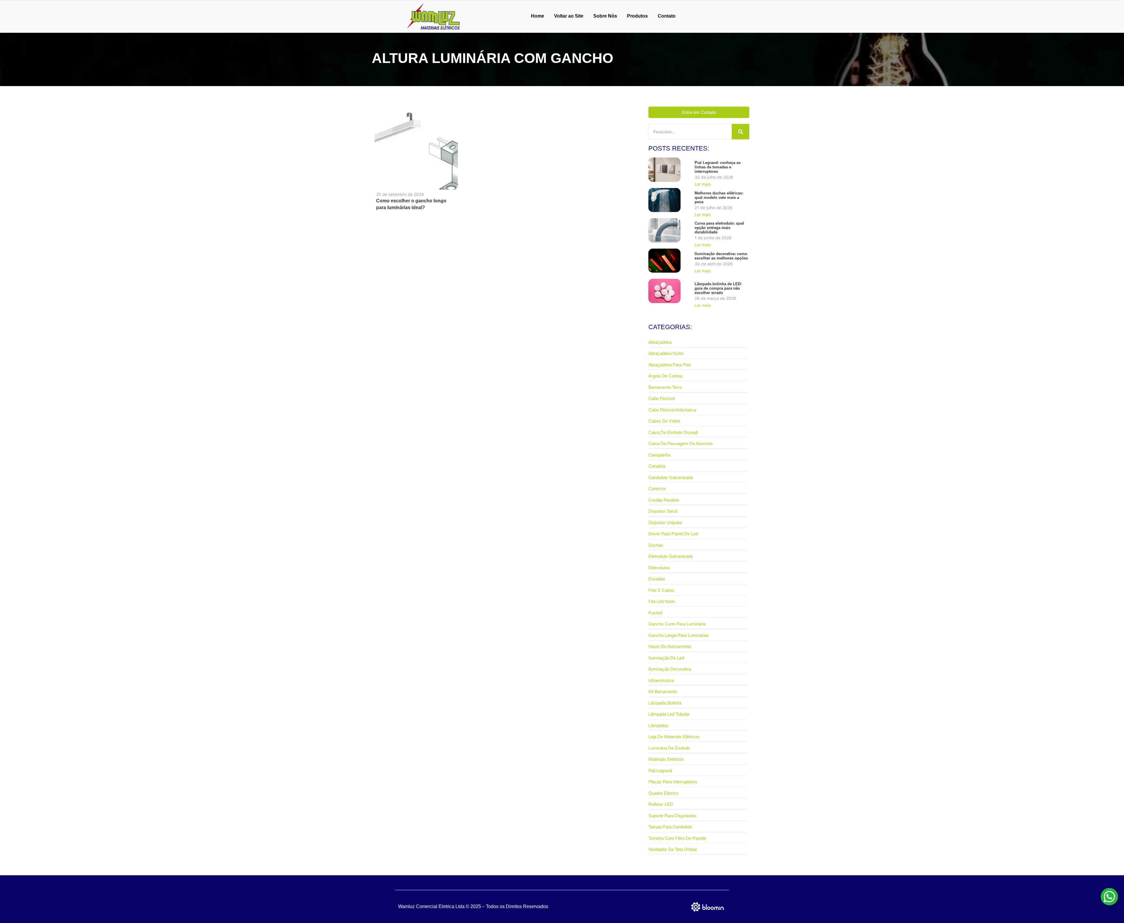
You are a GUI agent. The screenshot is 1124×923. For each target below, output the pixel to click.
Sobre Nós (605, 15)
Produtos (637, 15)
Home (537, 15)
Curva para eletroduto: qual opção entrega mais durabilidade (719, 227)
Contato (667, 15)
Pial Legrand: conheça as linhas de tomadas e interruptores (718, 167)
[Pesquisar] (740, 131)
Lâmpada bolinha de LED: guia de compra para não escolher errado (718, 288)
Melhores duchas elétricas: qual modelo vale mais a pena (719, 197)
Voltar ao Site (568, 15)
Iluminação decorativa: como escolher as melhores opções (721, 256)
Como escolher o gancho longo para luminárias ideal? (411, 204)
